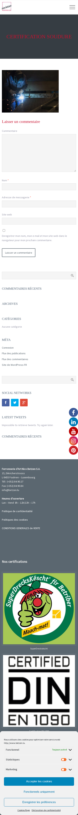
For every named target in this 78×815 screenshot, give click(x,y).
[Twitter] (15, 402)
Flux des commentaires (15, 359)
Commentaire (9, 131)
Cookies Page (23, 810)
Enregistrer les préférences (39, 802)
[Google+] (24, 402)
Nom (5, 180)
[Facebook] (5, 402)
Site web (7, 214)
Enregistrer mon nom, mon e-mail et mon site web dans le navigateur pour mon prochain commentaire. (34, 238)
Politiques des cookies (15, 519)
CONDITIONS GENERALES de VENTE (21, 528)
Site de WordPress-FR (14, 365)
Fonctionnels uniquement (39, 791)
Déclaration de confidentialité (46, 810)
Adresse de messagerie (16, 197)
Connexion (8, 347)
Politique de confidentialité (17, 511)
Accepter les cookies (39, 781)
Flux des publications (14, 353)
